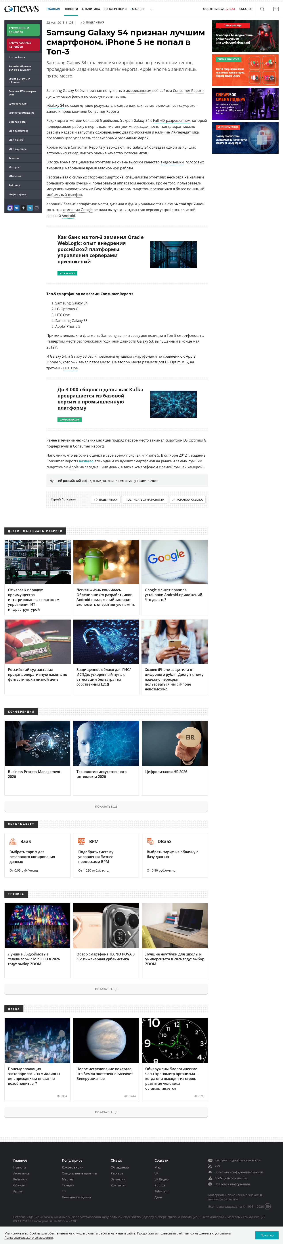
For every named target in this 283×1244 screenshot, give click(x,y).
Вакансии (118, 1179)
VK (156, 1173)
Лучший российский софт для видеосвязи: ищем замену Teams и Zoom (104, 481)
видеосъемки (172, 162)
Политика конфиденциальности (238, 1172)
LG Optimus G (176, 362)
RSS (217, 1166)
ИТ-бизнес (15, 176)
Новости (19, 1167)
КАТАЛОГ (245, 9)
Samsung (109, 335)
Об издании (120, 1167)
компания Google (78, 209)
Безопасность (17, 121)
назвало (86, 461)
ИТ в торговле (18, 149)
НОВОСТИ (71, 9)
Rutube (160, 1185)
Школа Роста (17, 57)
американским (138, 90)
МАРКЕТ (138, 9)
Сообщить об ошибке (230, 1178)
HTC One (70, 368)
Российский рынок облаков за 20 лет (20, 68)
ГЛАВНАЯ (53, 9)
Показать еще (106, 806)
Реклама (117, 1173)
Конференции (72, 1167)
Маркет (67, 1179)
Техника (68, 1185)
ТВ (64, 1191)
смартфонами (145, 356)
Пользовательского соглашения (28, 1237)
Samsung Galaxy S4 (71, 303)
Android (68, 215)
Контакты (118, 1185)
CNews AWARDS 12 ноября (20, 44)
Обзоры (19, 1185)
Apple (74, 467)
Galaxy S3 (145, 341)
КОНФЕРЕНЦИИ (115, 9)
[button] (262, 9)
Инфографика (17, 194)
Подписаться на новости (145, 500)
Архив (18, 1191)
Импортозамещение (21, 112)
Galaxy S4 (56, 105)
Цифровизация (18, 103)
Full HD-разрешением (171, 120)
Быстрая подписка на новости (237, 1160)
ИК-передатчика (185, 132)
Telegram (161, 1191)
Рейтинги (14, 185)
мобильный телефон (64, 194)
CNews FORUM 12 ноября (19, 30)
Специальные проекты (79, 1173)
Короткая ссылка (189, 500)
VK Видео (161, 1179)
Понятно (266, 1235)
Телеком (14, 158)
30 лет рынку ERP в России (19, 80)
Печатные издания (76, 1197)
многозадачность (144, 126)
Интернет (15, 167)
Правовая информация (232, 1184)
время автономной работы (109, 168)
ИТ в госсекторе (18, 130)
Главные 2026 (22, 92)
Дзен (158, 1197)
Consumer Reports (189, 90)
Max (158, 1167)
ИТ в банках (16, 139)
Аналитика (91, 9)
